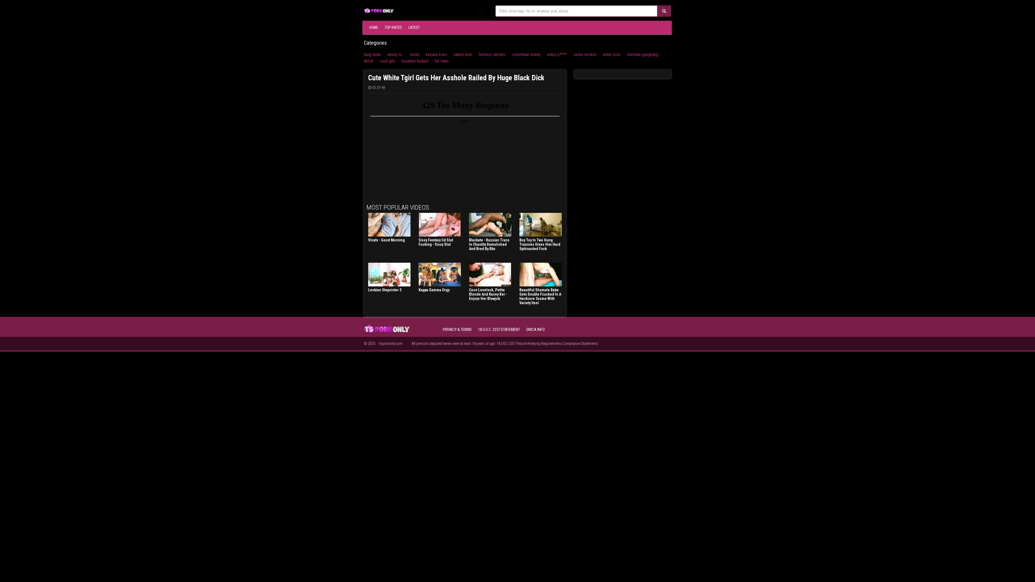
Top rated (393, 27)
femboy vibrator (492, 54)
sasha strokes (585, 54)
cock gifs (387, 61)
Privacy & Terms (457, 329)
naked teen (463, 54)
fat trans (442, 61)
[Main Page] (379, 10)
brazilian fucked (415, 61)
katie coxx (611, 54)
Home (373, 27)
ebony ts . (395, 54)
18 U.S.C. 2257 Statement (499, 329)
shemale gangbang (642, 54)
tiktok (368, 61)
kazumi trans (436, 54)
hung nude (372, 54)
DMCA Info (535, 329)
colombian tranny (526, 54)
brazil (414, 54)
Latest (414, 27)
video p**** (557, 54)
